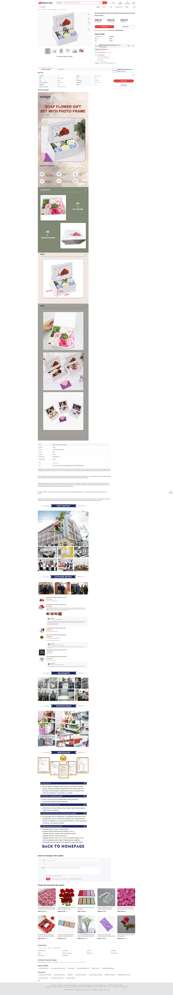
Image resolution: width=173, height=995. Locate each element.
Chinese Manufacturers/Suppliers (70, 985)
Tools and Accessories (66, 953)
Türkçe (113, 986)
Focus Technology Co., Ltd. (78, 989)
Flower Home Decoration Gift (57, 978)
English (55, 986)
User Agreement (94, 989)
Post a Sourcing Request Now (75, 879)
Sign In (96, 63)
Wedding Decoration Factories (45, 974)
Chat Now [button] (126, 26)
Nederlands (89, 986)
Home (39, 9)
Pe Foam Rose (114, 953)
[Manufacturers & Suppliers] (45, 2)
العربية (94, 986)
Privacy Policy (106, 989)
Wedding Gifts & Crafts (62, 9)
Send (48, 879)
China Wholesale (81, 985)
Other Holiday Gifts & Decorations (58, 968)
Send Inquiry (104, 26)
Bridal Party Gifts (95, 968)
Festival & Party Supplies (52, 9)
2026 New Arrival (41, 950)
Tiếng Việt (117, 986)
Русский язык (74, 986)
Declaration (100, 989)
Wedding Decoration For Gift (124, 974)
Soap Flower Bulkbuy (70, 978)
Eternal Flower (41, 955)
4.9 (118, 71)
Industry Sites (95, 985)
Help (111, 7)
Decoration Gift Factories (81, 974)
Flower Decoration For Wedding (95, 974)
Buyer (104, 7)
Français (68, 986)
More (39, 980)
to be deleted (65, 955)
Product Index (109, 985)
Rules (134, 7)
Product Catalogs (57, 948)
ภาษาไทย (108, 986)
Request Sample (119, 30)
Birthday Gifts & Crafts (43, 968)
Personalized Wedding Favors (83, 968)
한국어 (97, 986)
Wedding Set (70, 974)
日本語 (101, 986)
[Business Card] (133, 75)
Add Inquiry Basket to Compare (65, 56)
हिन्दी (104, 986)
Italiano (79, 986)
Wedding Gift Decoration (110, 974)
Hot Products (53, 985)
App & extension (118, 7)
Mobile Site (116, 985)
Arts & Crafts (44, 9)
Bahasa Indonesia (124, 986)
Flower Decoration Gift (43, 978)
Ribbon (39, 953)
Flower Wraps (65, 950)
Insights (120, 985)
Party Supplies (71, 968)
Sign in (133, 3)
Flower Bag (113, 950)
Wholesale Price (88, 985)
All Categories (42, 7)
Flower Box (88, 950)
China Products (60, 985)
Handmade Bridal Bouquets (108, 968)
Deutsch (84, 986)
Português (64, 986)
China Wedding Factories (59, 974)
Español (59, 986)
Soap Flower (89, 953)
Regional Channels (102, 985)
